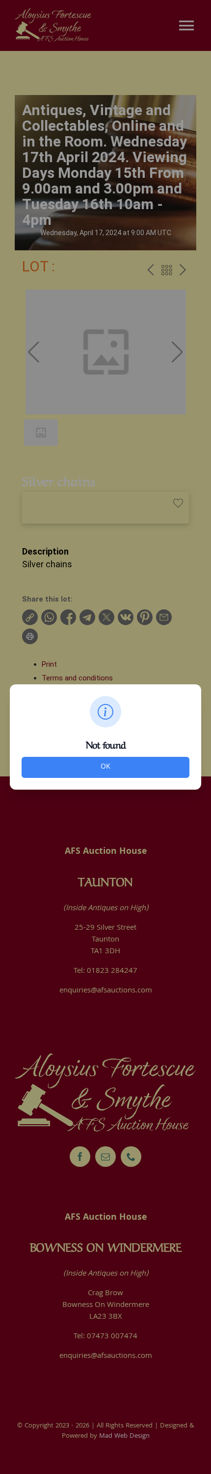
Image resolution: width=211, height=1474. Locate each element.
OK (105, 767)
